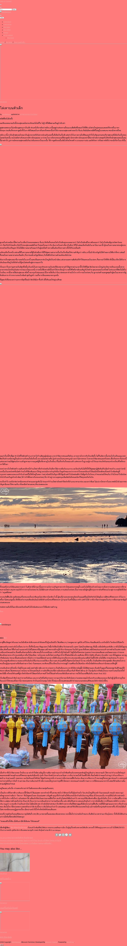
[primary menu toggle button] (0, 15)
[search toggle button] (0, 7)
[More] (70, 834)
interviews (7, 22)
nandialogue (6, 114)
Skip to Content (5, 1)
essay (6, 33)
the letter (7, 27)
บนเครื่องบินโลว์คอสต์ (9, 908)
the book (10, 38)
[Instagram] (63, 834)
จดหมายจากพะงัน (13, 838)
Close (2, 17)
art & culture (8, 35)
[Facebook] (56, 834)
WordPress (70, 942)
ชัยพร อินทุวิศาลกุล (26, 838)
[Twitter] (60, 834)
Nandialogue (16, 942)
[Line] (66, 834)
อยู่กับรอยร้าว (5, 878)
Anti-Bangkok (6, 937)
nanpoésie (7, 24)
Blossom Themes (51, 942)
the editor (7, 30)
